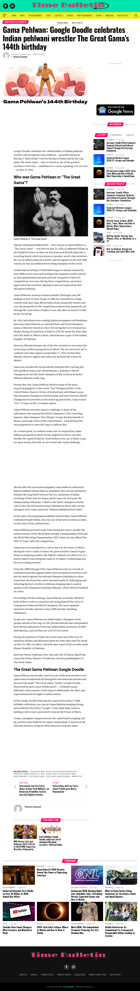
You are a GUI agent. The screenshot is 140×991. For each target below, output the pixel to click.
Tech (48, 15)
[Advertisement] (51, 130)
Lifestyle (58, 15)
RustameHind (21, 776)
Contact (34, 974)
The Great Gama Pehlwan (58, 776)
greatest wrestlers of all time (30, 774)
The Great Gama (37, 776)
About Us (23, 974)
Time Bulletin (68, 987)
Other (98, 15)
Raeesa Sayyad (20, 57)
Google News (62, 22)
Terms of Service (64, 974)
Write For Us (77, 22)
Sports (70, 15)
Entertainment (35, 15)
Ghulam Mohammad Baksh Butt (62, 772)
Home (14, 15)
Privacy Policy (47, 974)
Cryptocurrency (84, 15)
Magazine (109, 15)
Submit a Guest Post (98, 974)
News (22, 15)
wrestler (77, 776)
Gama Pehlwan (38, 772)
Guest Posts (122, 15)
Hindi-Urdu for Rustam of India (61, 774)
